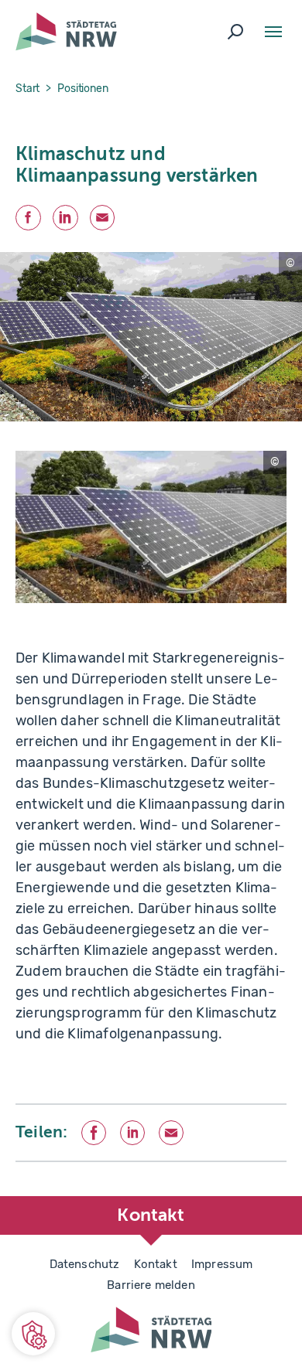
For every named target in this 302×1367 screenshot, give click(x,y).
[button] (33, 1333)
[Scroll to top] (255, 1196)
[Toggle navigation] (273, 32)
